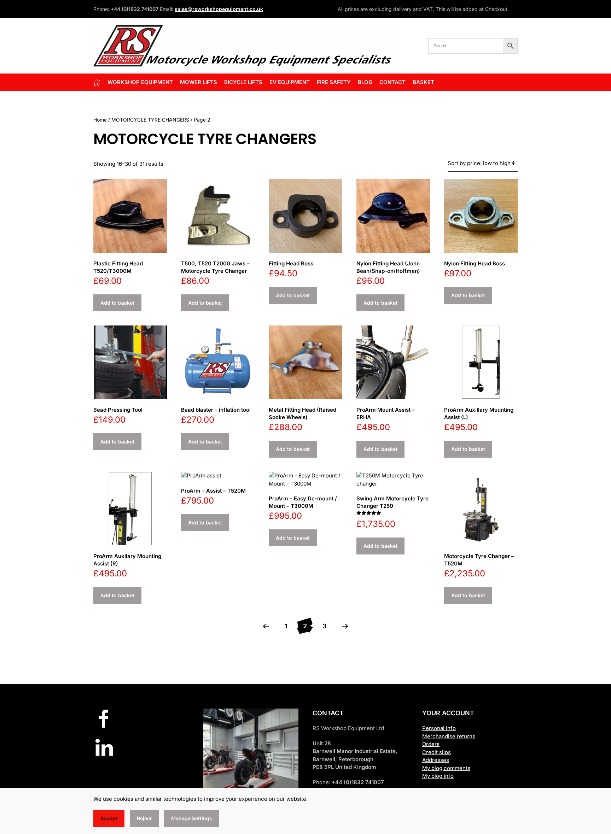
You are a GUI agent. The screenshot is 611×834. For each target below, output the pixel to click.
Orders (431, 744)
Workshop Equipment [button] (140, 82)
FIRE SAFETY (334, 82)
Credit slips (436, 752)
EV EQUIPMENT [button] (289, 82)
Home (100, 120)
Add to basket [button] (117, 303)
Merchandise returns (448, 736)
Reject (144, 818)
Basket (423, 82)
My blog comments (446, 768)
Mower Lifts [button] (198, 82)
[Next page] (345, 626)
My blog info (438, 776)
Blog (365, 82)
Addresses (435, 760)
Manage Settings (191, 818)
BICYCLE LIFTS (243, 82)
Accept (108, 818)
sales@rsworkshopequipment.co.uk (219, 9)
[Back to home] (243, 45)
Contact (392, 82)
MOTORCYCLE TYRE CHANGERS (150, 120)
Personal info (439, 728)
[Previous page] (266, 626)
